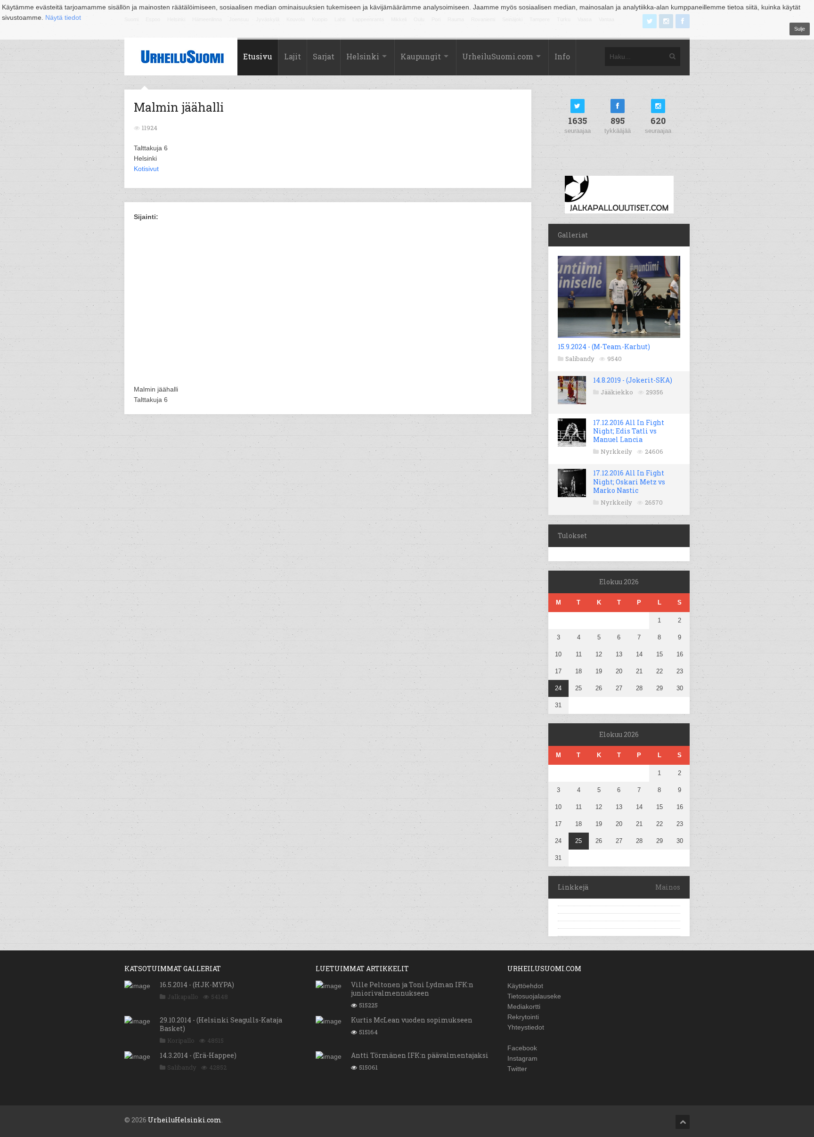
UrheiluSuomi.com (497, 56)
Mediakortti (523, 1006)
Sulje (799, 29)
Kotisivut (146, 168)
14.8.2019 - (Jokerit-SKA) (632, 380)
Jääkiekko (617, 392)
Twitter (517, 1068)
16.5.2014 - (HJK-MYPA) (197, 984)
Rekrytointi (523, 1017)
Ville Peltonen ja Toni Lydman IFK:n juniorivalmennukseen (412, 989)
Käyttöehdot (525, 986)
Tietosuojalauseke (534, 996)
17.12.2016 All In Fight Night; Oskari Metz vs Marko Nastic (629, 481)
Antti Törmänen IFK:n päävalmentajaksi (419, 1055)
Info (562, 56)
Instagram (522, 1058)
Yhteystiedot (525, 1027)
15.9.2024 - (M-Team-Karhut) (604, 346)
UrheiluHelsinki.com (184, 1119)
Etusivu (257, 56)
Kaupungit (420, 56)
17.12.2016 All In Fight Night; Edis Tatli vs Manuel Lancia (628, 431)
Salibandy (579, 358)
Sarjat (323, 56)
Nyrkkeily (616, 451)
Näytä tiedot (63, 17)
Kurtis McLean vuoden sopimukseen (411, 1019)
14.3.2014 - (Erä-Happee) (198, 1055)
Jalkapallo (182, 996)
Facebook (522, 1048)
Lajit (292, 56)
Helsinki (362, 56)
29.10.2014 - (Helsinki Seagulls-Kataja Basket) (221, 1024)
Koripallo (181, 1040)
